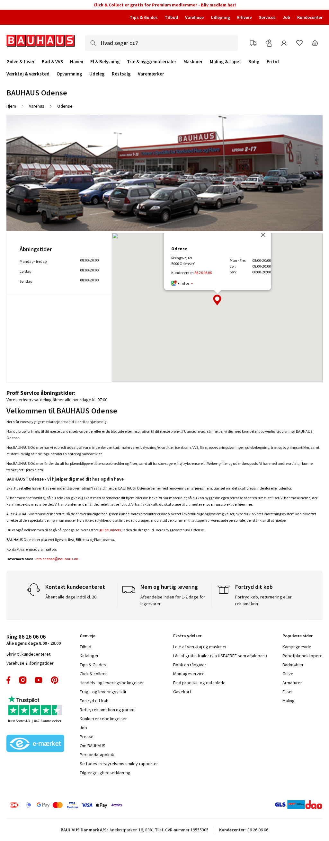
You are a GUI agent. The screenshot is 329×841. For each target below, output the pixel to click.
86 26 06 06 (203, 272)
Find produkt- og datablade (199, 683)
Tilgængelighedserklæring (105, 772)
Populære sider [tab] (297, 636)
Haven (76, 62)
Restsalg (121, 74)
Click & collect (93, 674)
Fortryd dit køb (94, 701)
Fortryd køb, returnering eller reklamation (263, 600)
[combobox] (161, 43)
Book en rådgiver (189, 665)
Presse (86, 736)
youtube (38, 680)
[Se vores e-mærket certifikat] (35, 744)
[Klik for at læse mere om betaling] (77, 805)
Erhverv (244, 17)
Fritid (273, 62)
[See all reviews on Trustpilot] (35, 706)
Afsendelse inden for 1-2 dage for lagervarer (172, 600)
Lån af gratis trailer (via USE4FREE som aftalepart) (220, 656)
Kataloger (89, 656)
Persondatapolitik (97, 754)
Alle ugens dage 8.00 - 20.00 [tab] (33, 639)
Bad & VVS (52, 62)
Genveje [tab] (87, 636)
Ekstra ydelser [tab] (187, 636)
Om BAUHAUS (92, 745)
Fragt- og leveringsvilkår (103, 692)
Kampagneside (296, 647)
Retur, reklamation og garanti (108, 710)
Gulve (287, 674)
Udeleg (97, 74)
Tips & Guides (144, 17)
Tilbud (171, 17)
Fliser (287, 692)
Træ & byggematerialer (151, 62)
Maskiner (193, 62)
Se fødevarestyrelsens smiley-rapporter (119, 763)
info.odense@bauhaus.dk (56, 558)
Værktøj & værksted (27, 74)
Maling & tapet (225, 62)
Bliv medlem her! (218, 5)
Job (286, 17)
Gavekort (182, 692)
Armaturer (292, 683)
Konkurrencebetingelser (103, 718)
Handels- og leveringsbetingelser (112, 683)
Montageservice (189, 674)
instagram (22, 680)
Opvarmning (69, 74)
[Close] (263, 235)
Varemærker (151, 74)
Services (267, 17)
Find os (183, 283)
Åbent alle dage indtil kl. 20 (70, 597)
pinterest (54, 680)
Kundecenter (310, 17)
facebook (8, 680)
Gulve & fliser (20, 62)
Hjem (11, 106)
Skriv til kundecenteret (28, 654)
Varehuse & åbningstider (30, 663)
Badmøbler (293, 665)
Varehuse (194, 17)
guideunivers (110, 529)
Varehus (36, 106)
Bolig (254, 62)
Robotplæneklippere (302, 656)
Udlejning (220, 17)
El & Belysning (105, 62)
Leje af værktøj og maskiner (200, 647)
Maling (288, 701)
